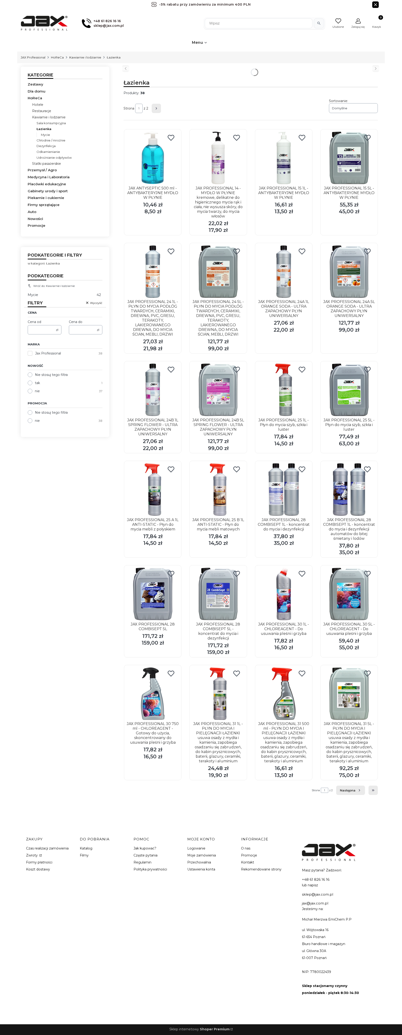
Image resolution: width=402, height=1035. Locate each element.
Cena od (34, 322)
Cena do (75, 322)
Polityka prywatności (150, 869)
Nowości (35, 219)
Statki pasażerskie (46, 164)
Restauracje (41, 111)
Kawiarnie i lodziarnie (85, 57)
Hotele (37, 105)
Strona (129, 108)
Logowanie (196, 848)
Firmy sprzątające (44, 205)
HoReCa (57, 57)
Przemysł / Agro (42, 170)
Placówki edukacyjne (47, 184)
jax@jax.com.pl (315, 903)
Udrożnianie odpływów (54, 157)
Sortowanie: (338, 101)
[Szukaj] (319, 23)
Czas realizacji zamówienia (47, 848)
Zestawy (35, 84)
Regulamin (142, 862)
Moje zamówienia (201, 855)
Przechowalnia (199, 862)
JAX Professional (33, 57)
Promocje (36, 225)
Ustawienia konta (201, 869)
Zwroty (32, 855)
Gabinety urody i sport (48, 191)
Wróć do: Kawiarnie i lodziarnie (54, 286)
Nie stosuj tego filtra (51, 375)
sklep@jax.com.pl (317, 894)
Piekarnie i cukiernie (46, 198)
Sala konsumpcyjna (51, 123)
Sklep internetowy (199, 1029)
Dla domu (36, 91)
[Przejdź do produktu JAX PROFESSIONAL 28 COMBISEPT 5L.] (153, 594)
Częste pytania (145, 855)
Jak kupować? (145, 848)
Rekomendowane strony (261, 869)
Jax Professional (48, 353)
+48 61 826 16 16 (315, 879)
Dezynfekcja (46, 146)
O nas (245, 848)
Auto (32, 212)
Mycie (45, 135)
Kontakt (247, 862)
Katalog (86, 848)
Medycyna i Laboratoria (49, 177)
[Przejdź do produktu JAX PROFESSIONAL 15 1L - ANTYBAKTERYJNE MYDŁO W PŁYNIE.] (284, 158)
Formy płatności (39, 862)
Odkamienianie (48, 152)
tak (37, 383)
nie (37, 391)
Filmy (84, 855)
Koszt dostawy (38, 869)
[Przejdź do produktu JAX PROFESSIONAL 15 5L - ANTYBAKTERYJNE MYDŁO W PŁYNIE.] (349, 158)
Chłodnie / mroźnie (51, 140)
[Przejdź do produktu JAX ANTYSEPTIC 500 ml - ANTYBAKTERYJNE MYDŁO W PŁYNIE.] (153, 158)
